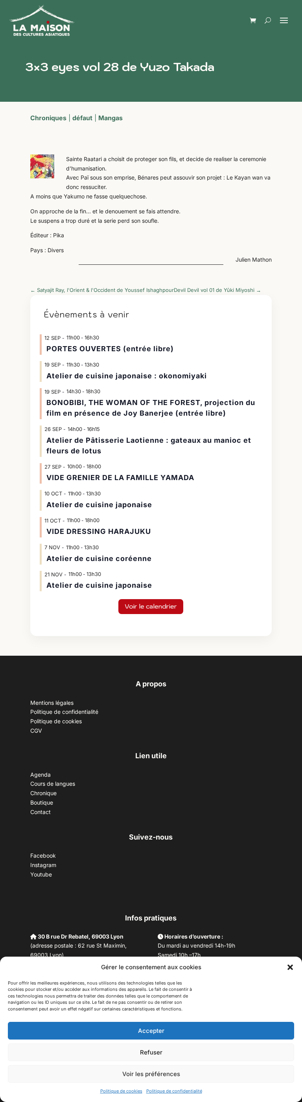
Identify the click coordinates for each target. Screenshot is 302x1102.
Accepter (151, 1030)
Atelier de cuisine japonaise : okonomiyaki (126, 376)
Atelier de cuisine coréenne (99, 558)
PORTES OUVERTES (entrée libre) (110, 349)
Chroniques (48, 118)
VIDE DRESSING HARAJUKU (98, 531)
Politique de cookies (121, 1091)
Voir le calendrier (151, 606)
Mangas (110, 118)
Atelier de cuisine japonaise (100, 505)
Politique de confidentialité (174, 1091)
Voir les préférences (151, 1074)
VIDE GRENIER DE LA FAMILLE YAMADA (120, 477)
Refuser (151, 1052)
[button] (290, 967)
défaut (82, 118)
